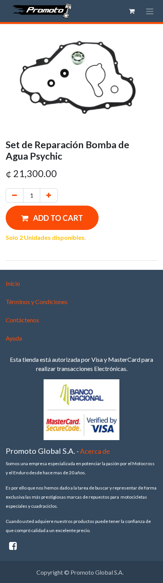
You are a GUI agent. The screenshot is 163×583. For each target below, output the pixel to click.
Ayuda (14, 338)
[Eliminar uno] (15, 195)
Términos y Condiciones (36, 301)
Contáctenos (22, 319)
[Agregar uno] (49, 195)
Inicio (13, 283)
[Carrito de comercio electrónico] (131, 11)
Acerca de (95, 451)
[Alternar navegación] (149, 11)
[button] (52, 218)
